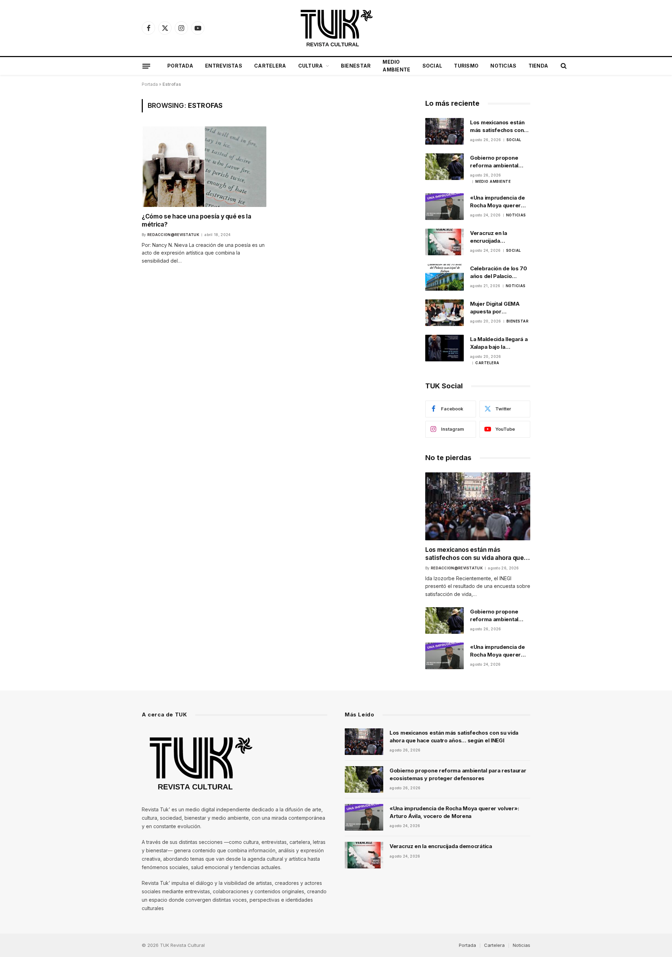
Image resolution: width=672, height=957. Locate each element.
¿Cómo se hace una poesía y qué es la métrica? (196, 220)
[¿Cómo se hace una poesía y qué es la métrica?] (204, 166)
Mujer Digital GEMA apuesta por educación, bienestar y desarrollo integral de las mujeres (499, 307)
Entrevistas (223, 66)
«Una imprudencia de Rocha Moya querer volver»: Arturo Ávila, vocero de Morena (497, 201)
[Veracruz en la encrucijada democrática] (444, 242)
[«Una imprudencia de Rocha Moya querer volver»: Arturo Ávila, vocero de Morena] (444, 206)
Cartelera (270, 66)
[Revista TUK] (336, 28)
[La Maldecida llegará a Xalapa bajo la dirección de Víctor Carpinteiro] (444, 348)
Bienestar (356, 66)
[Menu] (146, 65)
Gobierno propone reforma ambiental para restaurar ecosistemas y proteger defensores (498, 161)
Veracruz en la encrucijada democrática (488, 237)
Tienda (538, 66)
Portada (180, 66)
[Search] (563, 66)
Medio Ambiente (396, 65)
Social (432, 66)
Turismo (466, 66)
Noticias (503, 66)
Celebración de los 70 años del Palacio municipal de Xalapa (498, 272)
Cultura (310, 66)
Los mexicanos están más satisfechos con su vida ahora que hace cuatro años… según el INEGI (499, 126)
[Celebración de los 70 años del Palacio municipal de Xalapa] (444, 277)
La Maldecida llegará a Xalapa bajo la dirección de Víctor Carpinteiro (498, 343)
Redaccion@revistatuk (173, 235)
